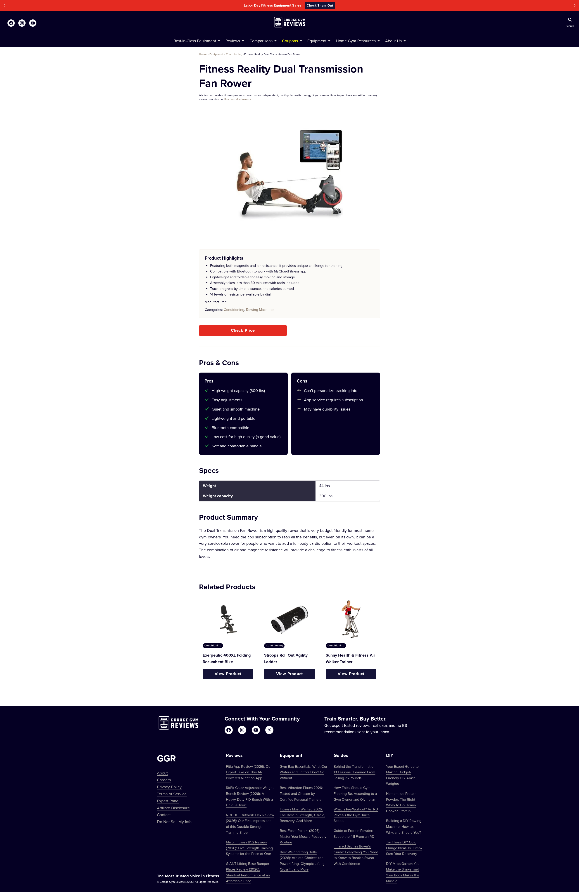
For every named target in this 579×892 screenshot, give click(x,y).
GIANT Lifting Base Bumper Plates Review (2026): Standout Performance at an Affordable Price (248, 872)
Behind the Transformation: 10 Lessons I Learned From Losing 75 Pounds (355, 772)
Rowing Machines (260, 309)
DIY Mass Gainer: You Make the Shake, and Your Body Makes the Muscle (403, 872)
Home (203, 54)
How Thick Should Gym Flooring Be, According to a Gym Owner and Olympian (355, 793)
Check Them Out (320, 5)
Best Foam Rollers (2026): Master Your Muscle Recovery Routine (303, 836)
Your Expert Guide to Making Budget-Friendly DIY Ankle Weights (402, 775)
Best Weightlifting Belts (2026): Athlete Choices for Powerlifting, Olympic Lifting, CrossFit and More (302, 861)
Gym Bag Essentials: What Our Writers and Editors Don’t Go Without (303, 772)
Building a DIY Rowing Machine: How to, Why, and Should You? (403, 826)
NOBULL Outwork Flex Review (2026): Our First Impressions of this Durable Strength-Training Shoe (250, 823)
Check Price (243, 330)
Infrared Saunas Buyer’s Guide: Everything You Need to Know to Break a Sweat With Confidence (356, 855)
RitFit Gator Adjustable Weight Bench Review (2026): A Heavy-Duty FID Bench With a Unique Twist (250, 796)
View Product (228, 674)
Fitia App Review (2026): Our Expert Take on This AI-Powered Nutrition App (249, 772)
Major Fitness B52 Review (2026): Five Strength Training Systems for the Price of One (249, 848)
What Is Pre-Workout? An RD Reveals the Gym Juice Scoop (356, 815)
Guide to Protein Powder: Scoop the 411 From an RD (354, 833)
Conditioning (234, 54)
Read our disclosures (237, 99)
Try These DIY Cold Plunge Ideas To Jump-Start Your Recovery (404, 848)
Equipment (216, 54)
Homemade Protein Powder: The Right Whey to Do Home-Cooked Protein (401, 802)
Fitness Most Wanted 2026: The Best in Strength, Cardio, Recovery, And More (302, 815)
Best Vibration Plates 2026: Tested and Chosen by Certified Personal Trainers (301, 793)
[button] (4, 5)
